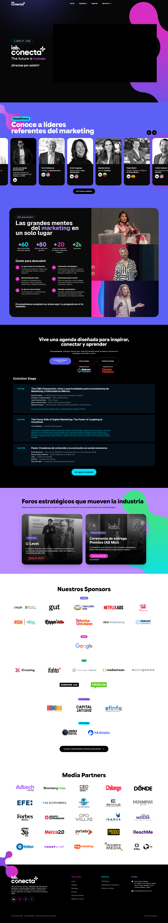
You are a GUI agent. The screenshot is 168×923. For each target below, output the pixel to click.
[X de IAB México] (25, 899)
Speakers (83, 3)
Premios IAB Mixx (107, 888)
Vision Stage (84, 361)
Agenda (94, 3)
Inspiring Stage (108, 361)
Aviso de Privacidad (150, 916)
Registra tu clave (77, 899)
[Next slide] (154, 132)
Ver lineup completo (84, 191)
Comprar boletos (77, 895)
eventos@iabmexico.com (143, 891)
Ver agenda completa (84, 472)
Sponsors (106, 3)
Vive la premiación (99, 556)
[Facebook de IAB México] (31, 899)
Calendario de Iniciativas (110, 885)
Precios (74, 892)
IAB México (105, 881)
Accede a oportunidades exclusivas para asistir (82, 749)
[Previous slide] (149, 132)
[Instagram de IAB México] (19, 899)
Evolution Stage (60, 361)
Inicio (72, 3)
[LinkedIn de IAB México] (13, 899)
